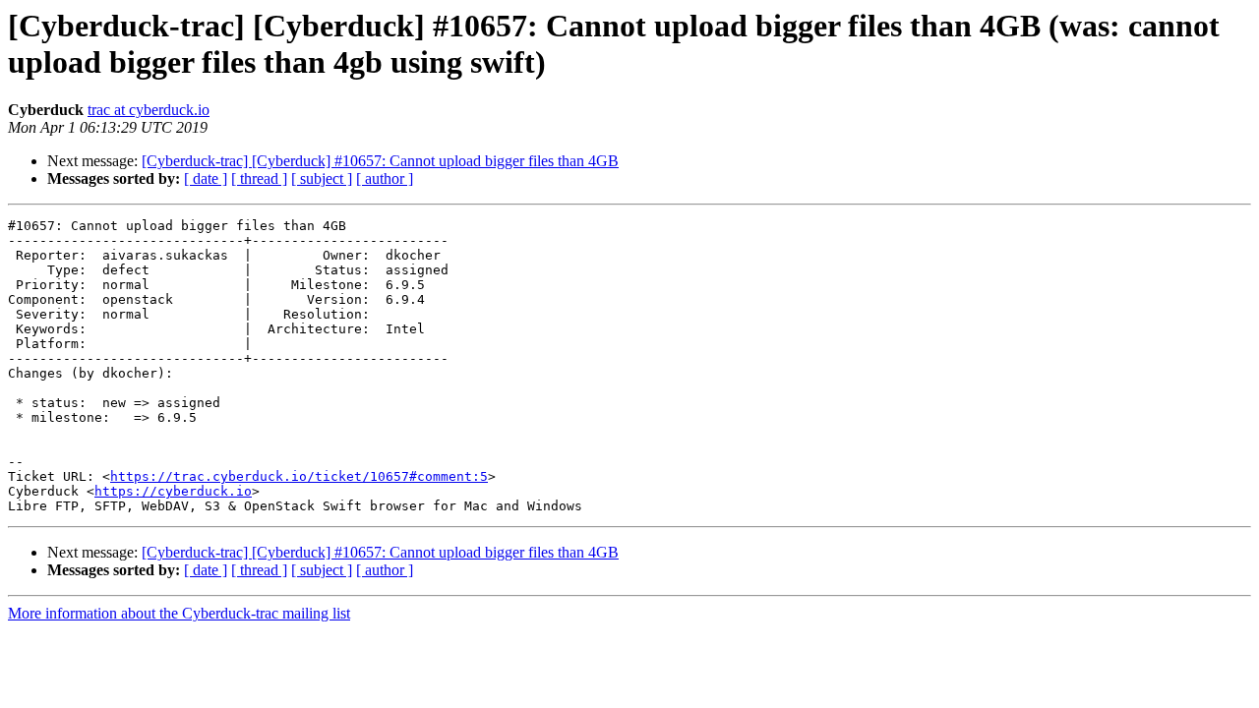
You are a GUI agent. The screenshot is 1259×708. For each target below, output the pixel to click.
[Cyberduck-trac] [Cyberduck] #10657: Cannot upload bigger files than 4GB (380, 160)
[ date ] (205, 178)
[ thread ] (259, 178)
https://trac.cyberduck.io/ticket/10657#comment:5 (299, 476)
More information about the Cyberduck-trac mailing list (179, 613)
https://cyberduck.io (173, 491)
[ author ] (384, 178)
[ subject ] (321, 178)
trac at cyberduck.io (149, 109)
